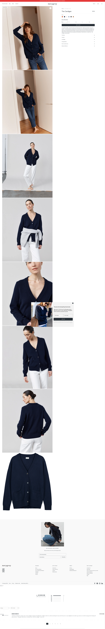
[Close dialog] (72, 303)
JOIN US (63, 319)
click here (71, 322)
